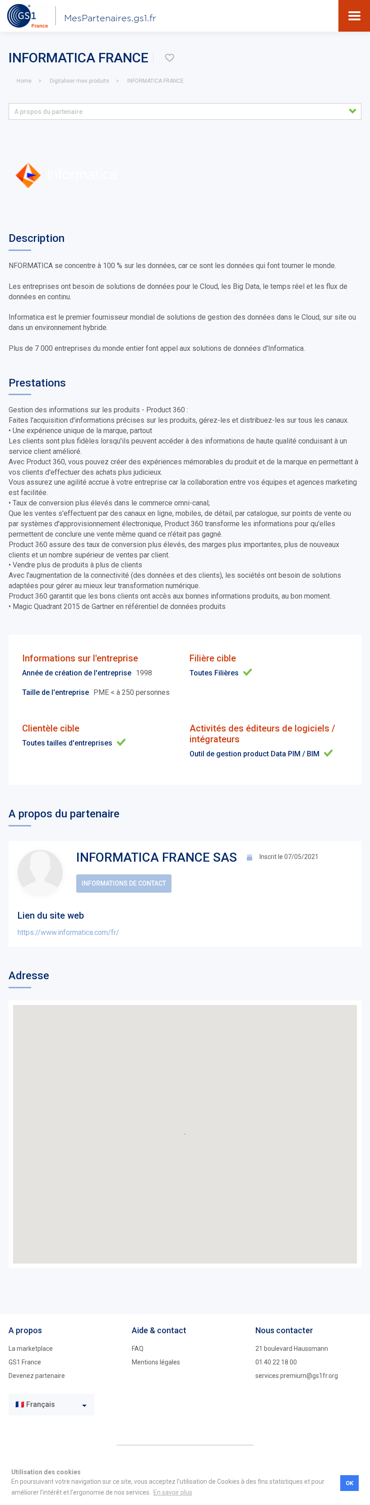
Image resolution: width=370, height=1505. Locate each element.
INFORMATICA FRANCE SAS (156, 857)
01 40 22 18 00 (276, 1362)
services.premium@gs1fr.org (296, 1375)
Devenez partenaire (37, 1375)
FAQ (137, 1348)
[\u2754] (169, 57)
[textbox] (45, 1405)
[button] (185, 111)
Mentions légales (156, 1362)
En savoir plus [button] (172, 1492)
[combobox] (51, 1404)
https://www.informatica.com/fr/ (68, 932)
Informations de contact (124, 883)
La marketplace (31, 1348)
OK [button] (349, 1483)
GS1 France (25, 1362)
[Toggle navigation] (354, 15)
